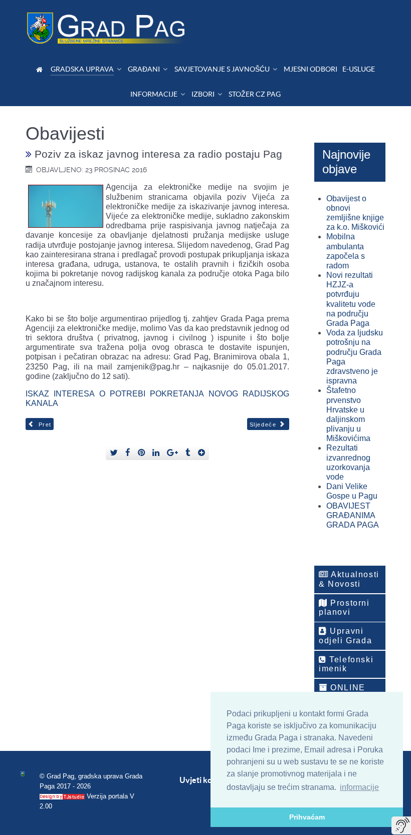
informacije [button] (359, 787)
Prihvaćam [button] (307, 817)
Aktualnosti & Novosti (349, 579)
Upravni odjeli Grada (345, 635)
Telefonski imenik (346, 664)
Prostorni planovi (344, 607)
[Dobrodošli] (41, 69)
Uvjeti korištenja (209, 779)
